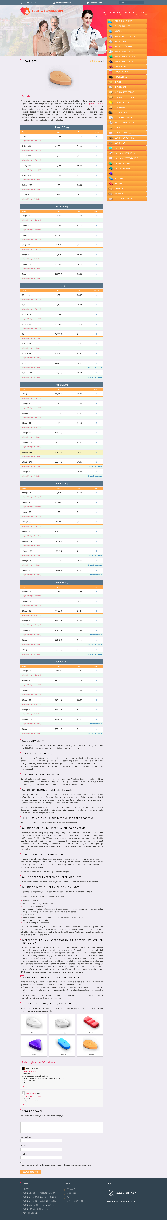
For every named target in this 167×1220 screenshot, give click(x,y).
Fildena (26, 1189)
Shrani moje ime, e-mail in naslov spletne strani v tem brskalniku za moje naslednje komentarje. (55, 1165)
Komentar (23, 1120)
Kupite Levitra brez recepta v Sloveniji (39, 1193)
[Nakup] (96, 136)
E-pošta (23, 1145)
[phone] (30, 3)
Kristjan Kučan (31, 1093)
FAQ (103, 12)
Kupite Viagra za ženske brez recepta (39, 1201)
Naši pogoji (115, 12)
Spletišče (23, 1154)
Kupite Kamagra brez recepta (35, 1209)
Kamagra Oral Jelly (31, 1213)
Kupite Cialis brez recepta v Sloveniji (39, 1205)
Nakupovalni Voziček (75, 1201)
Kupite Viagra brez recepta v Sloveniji (39, 1197)
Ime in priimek (26, 1137)
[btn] (142, 2)
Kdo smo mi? (130, 12)
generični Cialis (96, 103)
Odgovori (25, 1087)
